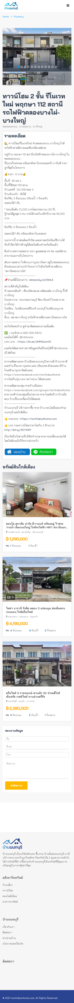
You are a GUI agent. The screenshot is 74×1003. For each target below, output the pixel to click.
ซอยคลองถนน (10, 126)
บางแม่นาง (25, 126)
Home (6, 16)
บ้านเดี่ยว (8, 884)
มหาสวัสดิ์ (12, 701)
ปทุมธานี (34, 616)
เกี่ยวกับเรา (8, 926)
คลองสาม (23, 616)
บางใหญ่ (37, 126)
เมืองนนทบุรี (37, 532)
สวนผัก (22, 701)
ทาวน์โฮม (8, 890)
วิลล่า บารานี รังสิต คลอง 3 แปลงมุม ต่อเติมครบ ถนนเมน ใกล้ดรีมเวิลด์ (35, 610)
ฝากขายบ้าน (9, 938)
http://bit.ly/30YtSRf (17, 430)
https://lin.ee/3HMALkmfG (34, 341)
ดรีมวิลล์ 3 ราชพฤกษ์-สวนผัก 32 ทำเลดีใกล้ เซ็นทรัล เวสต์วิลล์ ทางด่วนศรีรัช (33, 694)
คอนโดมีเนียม (10, 896)
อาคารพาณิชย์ (10, 901)
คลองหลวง (13, 616)
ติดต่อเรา (7, 932)
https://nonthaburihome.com (38, 418)
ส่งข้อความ (16, 785)
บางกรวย (31, 701)
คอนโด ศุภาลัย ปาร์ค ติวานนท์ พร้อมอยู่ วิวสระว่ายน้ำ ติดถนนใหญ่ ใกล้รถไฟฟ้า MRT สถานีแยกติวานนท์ (36, 525)
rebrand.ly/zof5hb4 (41, 280)
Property (19, 16)
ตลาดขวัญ (26, 532)
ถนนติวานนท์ (14, 532)
